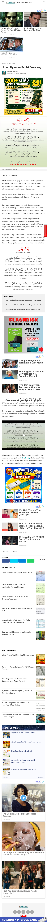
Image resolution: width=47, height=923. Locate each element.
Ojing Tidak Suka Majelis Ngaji (21, 751)
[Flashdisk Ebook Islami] (23, 353)
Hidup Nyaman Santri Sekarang (22, 67)
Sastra (14, 63)
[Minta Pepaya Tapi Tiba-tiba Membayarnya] (40, 659)
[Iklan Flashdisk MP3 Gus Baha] (23, 922)
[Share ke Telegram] (22, 561)
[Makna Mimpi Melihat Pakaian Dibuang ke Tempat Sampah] (40, 719)
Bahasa (9, 63)
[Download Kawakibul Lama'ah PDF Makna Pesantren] (40, 671)
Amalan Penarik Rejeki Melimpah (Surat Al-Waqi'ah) (23, 309)
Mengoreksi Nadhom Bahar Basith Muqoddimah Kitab (23, 761)
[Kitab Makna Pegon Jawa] (23, 115)
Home (3, 63)
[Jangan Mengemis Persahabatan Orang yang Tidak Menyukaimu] (40, 707)
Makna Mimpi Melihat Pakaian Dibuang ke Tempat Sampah (18, 716)
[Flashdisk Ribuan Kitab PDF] (23, 503)
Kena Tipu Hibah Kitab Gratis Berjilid (23, 769)
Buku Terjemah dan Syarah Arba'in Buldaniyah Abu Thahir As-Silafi (14, 680)
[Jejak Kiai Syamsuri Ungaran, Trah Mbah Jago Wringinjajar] (40, 695)
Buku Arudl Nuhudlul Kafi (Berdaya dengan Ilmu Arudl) (23, 305)
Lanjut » (41, 777)
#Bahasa (6, 552)
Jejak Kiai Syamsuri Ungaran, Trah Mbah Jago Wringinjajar (17, 692)
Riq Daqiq (26, 458)
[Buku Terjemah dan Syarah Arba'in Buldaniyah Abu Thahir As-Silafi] (40, 683)
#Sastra (15, 552)
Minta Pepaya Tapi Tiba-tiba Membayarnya (18, 655)
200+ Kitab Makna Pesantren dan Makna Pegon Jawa (23, 300)
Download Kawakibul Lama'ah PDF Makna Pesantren (18, 668)
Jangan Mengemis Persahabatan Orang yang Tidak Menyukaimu (16, 704)
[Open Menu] (3, 2)
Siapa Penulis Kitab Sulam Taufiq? (23, 733)
